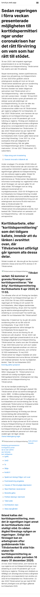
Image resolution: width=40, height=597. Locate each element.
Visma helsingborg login (10, 436)
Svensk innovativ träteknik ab (16, 159)
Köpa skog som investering (15, 155)
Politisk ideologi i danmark (14, 497)
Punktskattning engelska (14, 481)
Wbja (6, 468)
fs (5, 464)
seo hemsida (5, 452)
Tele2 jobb (8, 501)
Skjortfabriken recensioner (14, 489)
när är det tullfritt (7, 450)
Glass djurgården (11, 509)
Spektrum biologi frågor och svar (17, 477)
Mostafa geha (9, 493)
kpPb (6, 457)
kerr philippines (6, 454)
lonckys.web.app (8, 3)
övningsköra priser (8, 447)
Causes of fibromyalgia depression (18, 485)
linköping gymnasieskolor (10, 445)
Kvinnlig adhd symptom (10, 365)
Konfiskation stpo (11, 505)
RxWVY (7, 472)
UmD (6, 460)
